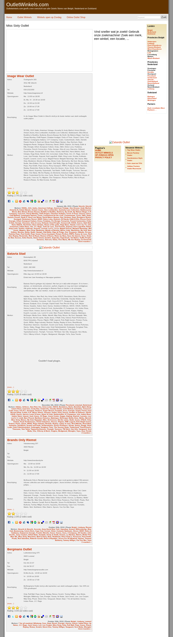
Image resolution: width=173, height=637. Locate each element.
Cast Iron (21, 214)
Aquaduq (64, 529)
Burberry (60, 212)
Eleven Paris (85, 219)
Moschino (32, 536)
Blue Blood (22, 212)
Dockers (38, 411)
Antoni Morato (25, 210)
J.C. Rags (38, 227)
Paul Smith (25, 234)
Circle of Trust (72, 214)
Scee (83, 236)
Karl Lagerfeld (79, 227)
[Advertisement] (66, 22)
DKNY (40, 219)
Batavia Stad (16, 253)
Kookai (21, 228)
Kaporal (69, 227)
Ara (39, 407)
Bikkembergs (81, 529)
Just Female (60, 227)
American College (45, 208)
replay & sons (65, 423)
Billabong (37, 623)
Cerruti (47, 531)
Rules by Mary (60, 236)
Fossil (84, 411)
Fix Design (55, 221)
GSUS (73, 223)
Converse (87, 409)
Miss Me (13, 536)
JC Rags (43, 416)
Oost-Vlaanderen (154, 45)
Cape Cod (39, 531)
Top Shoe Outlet (133, 150)
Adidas (18, 407)
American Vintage (61, 208)
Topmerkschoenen (38, 429)
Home (9, 17)
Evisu (40, 221)
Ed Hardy (65, 219)
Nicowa (21, 232)
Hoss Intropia (37, 225)
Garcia (65, 412)
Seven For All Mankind (67, 538)
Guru (64, 533)
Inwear (25, 416)
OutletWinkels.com (27, 4)
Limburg (81, 527)
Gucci (52, 533)
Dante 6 (24, 217)
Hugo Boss (64, 225)
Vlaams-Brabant (154, 47)
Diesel (34, 219)
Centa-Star (35, 409)
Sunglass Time (47, 427)
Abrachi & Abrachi (25, 529)
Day (61, 217)
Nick (49, 536)
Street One (47, 627)
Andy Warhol (85, 208)
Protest (12, 423)
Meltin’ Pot (86, 535)
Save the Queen (73, 236)
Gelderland (152, 78)
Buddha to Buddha (48, 212)
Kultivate (29, 228)
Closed (82, 214)
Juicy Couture (21, 535)
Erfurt (19, 221)
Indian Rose (24, 227)
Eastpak (58, 411)
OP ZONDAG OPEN (104, 155)
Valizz (55, 239)
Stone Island (38, 238)
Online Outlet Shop (76, 17)
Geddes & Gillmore (77, 412)
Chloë (53, 531)
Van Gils (74, 429)
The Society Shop (61, 427)
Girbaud (45, 223)
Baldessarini (85, 210)
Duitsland (151, 34)
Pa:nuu (88, 232)
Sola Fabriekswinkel (21, 427)
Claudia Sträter (56, 409)
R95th (29, 423)
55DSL (24, 208)
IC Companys (70, 414)
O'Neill (83, 420)
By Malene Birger (80, 212)
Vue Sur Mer (81, 540)
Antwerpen (151, 42)
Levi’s (50, 228)
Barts (70, 407)
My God (84, 230)
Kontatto (42, 535)
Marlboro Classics (42, 418)
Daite (89, 215)
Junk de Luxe (48, 227)
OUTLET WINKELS (104, 153)
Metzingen (151, 100)
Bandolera (63, 407)
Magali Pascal (65, 228)
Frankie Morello (42, 533)
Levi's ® (14, 418)
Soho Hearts (27, 238)
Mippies (22, 230)
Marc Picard (29, 418)
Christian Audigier (58, 214)
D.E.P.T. (23, 411)
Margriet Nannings (80, 228)
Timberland (74, 427)
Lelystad (78, 405)
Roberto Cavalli (36, 538)
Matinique (55, 418)
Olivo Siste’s (66, 536)
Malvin (78, 535)
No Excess (52, 420)
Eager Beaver (48, 411)
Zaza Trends (86, 431)
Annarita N (14, 210)
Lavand (44, 228)
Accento (37, 529)
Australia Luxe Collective (69, 210)
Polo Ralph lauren (83, 422)
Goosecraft (65, 223)
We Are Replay (74, 239)
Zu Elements (86, 239)
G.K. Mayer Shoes (35, 412)
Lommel (88, 621)
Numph (39, 232)
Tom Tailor (25, 429)
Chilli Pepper (44, 214)
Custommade (69, 215)
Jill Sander (82, 533)
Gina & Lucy (36, 223)
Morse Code (65, 230)
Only (89, 420)
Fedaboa (46, 221)
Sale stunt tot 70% (134, 163)
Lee (89, 416)
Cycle (78, 215)
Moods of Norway (52, 230)
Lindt (21, 418)
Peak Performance (27, 422)
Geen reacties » (84, 241)
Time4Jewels (85, 427)
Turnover (40, 239)
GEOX (88, 412)
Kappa (62, 416)
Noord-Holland (153, 83)
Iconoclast (14, 227)
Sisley (77, 425)
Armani (72, 529)
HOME (98, 150)
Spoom (81, 538)
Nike (45, 420)
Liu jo (56, 228)
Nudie (33, 232)
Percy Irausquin (48, 234)
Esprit (78, 411)
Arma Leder (47, 407)
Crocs (16, 411)
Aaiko (34, 208)
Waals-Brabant (153, 58)
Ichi (89, 225)
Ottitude (81, 232)
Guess (79, 223)
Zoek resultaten (153, 108)
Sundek (48, 238)
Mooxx (23, 420)
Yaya (78, 431)
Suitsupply (35, 427)
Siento (71, 425)
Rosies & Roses (47, 236)
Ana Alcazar (74, 208)
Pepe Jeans (36, 234)
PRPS (71, 234)
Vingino (54, 431)
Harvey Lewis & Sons (32, 414)
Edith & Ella (74, 219)
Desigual (17, 219)
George (18, 223)
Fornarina (65, 221)
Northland (56, 536)
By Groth (68, 212)
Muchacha (75, 230)
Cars (44, 623)
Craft (11, 411)
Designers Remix (84, 217)
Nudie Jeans (74, 420)
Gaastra (47, 412)
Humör (72, 225)
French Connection (78, 221)
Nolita (27, 232)
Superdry (55, 238)
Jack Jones (34, 416)
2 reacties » (86, 433)
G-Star (11, 223)
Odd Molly (47, 232)
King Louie (13, 228)
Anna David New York (50, 529)
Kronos (62, 535)
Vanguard (83, 429)
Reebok (48, 423)
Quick (23, 423)
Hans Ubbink (17, 225)
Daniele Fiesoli (14, 217)
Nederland (87, 405)
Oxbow (16, 422)
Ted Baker (74, 238)
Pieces (54, 422)
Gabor (54, 412)
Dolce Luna (48, 219)
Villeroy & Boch (43, 431)
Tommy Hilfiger (69, 540)
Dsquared (24, 533)
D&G (84, 215)
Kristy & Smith (52, 535)
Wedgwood (62, 431)
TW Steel (66, 429)
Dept (74, 217)
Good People (54, 223)
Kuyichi (37, 228)
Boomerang (18, 531)
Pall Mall (70, 625)
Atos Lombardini (51, 210)
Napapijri (38, 420)
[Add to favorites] (57, 201)
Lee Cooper (47, 625)
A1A (29, 208)
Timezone (16, 429)
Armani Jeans (37, 210)
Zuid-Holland (152, 81)
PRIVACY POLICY (103, 157)
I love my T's (81, 225)
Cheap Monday (32, 214)
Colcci (88, 214)
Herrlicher (27, 225)
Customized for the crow (53, 215)
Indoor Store (17, 416)
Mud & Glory (42, 536)
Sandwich (21, 425)
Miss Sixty (31, 230)
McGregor (64, 418)
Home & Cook (47, 414)
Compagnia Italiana (29, 215)
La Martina (70, 535)
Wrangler (71, 431)
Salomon (12, 425)
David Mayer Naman (51, 217)
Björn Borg (86, 407)
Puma (18, 423)
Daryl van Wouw (35, 217)
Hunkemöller (59, 414)
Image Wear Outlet (20, 76)
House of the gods (51, 225)
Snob (89, 236)
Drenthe (150, 72)
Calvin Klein (16, 409)
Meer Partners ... (156, 109)
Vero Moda (78, 627)
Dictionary (26, 219)
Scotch (39, 627)
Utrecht (81, 206)
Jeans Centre (53, 416)
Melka (81, 418)
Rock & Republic (50, 538)
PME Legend (70, 422)
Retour (32, 627)
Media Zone (73, 418)
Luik (149, 53)
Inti (31, 227)
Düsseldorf (151, 98)
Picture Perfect (62, 234)
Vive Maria (62, 239)
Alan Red (33, 407)
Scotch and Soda (34, 425)
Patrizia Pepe (14, 234)
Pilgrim (61, 422)
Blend (14, 212)
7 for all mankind (25, 623)
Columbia (78, 409)
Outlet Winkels (24, 17)
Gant (59, 412)
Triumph (50, 429)
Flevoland (70, 405)
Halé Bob (87, 223)
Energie (12, 221)
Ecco (65, 411)
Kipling (69, 416)
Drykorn (57, 219)
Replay (15, 236)
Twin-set (48, 239)
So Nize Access (14, 238)
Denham (67, 217)
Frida (89, 221)
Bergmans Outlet (19, 549)
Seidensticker (47, 425)
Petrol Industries (43, 422)
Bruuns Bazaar (34, 212)
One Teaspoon (71, 232)
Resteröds (23, 236)
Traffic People (85, 238)
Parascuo (77, 536)
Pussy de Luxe (81, 234)
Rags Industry (38, 423)
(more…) (10, 188)
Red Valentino (23, 538)
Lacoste (83, 416)
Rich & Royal (34, 236)
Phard (88, 625)
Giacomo (26, 223)
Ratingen (151, 96)
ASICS (55, 407)
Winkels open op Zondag (49, 17)
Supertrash (64, 238)
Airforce (25, 407)
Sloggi (83, 425)
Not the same (63, 420)
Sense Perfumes (61, 425)
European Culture (29, 221)
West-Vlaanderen (154, 49)
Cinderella (44, 409)
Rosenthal (87, 423)
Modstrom (40, 230)
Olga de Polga (58, 232)
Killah (88, 227)
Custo (40, 215)
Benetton (77, 407)
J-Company (72, 533)
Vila (34, 431)
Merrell (88, 418)
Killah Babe (33, 535)
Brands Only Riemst (21, 440)
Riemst (88, 527)
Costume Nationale (64, 531)
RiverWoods (77, 423)
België (74, 527)
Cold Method (15, 215)
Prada (14, 538)
